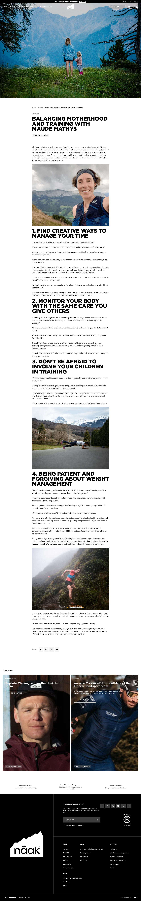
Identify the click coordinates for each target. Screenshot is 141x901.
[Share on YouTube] (57, 649)
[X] (113, 806)
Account (131, 6)
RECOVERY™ (67, 856)
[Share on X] (51, 649)
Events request (114, 864)
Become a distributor (116, 856)
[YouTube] (118, 806)
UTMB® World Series (26, 6)
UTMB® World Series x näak (72, 878)
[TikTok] (123, 806)
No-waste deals (68, 868)
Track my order (85, 853)
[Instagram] (107, 806)
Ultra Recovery (88, 528)
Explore (12, 6)
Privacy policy (24, 897)
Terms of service (9, 897)
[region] (70, 2)
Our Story (66, 882)
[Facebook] (102, 806)
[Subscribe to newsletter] (97, 819)
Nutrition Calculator (44, 6)
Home (34, 107)
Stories (40, 107)
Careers (112, 868)
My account (84, 856)
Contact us (83, 860)
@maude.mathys (89, 624)
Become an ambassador (117, 860)
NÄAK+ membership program (119, 853)
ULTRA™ (65, 849)
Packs (65, 860)
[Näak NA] (70, 6)
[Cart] (137, 7)
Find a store (127, 1)
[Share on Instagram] (46, 649)
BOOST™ (66, 853)
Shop (5, 6)
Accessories (67, 864)
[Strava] (129, 806)
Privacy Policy (78, 825)
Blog (64, 885)
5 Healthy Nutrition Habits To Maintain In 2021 (67, 631)
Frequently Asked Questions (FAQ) (91, 849)
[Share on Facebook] (41, 649)
